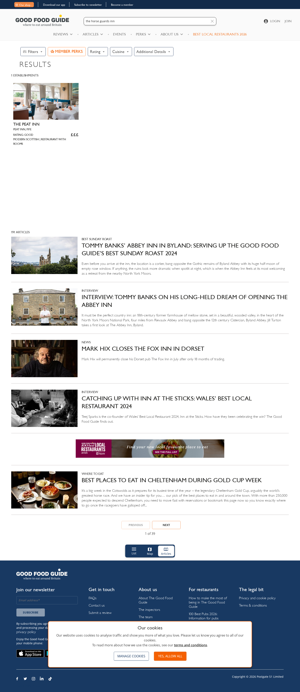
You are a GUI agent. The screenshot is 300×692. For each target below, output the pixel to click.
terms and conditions (190, 645)
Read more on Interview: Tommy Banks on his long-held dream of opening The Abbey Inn (150, 311)
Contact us (96, 605)
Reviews (60, 34)
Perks (141, 34)
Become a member (122, 4)
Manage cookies (131, 656)
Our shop (24, 5)
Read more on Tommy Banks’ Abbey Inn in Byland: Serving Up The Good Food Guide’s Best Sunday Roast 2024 (150, 259)
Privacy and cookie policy (257, 598)
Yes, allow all (170, 656)
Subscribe (30, 612)
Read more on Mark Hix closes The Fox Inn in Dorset (150, 361)
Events (119, 34)
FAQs (92, 598)
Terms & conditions (253, 605)
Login (275, 21)
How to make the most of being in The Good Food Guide (208, 602)
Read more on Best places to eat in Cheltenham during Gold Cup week (150, 493)
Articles (90, 34)
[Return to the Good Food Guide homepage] (42, 20)
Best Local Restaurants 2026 (220, 34)
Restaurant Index (28, 686)
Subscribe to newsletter (88, 4)
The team (146, 617)
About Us (169, 34)
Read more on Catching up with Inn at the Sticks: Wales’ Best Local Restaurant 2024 (150, 411)
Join (288, 21)
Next (166, 525)
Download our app (54, 4)
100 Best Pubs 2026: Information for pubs (203, 616)
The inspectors (149, 609)
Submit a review (100, 612)
